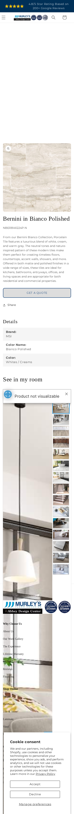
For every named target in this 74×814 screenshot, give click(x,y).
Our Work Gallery (13, 638)
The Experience (12, 646)
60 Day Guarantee (13, 661)
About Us (8, 631)
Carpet (6, 696)
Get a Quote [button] (37, 293)
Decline (35, 794)
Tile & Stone (10, 711)
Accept (35, 784)
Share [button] (11, 305)
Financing (8, 676)
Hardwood (9, 704)
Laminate (8, 719)
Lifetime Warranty (13, 654)
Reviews (7, 669)
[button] (8, 17)
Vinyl (6, 726)
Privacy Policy (45, 774)
